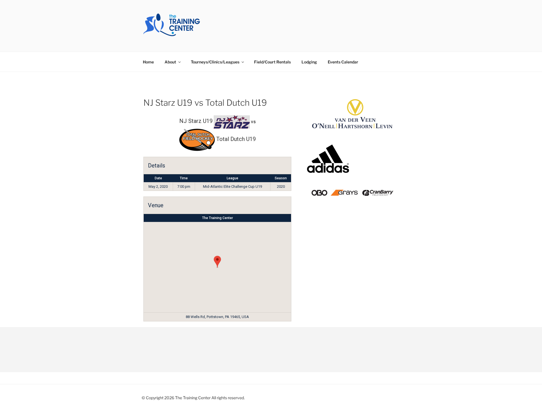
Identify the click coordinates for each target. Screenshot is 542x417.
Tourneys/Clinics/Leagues (215, 61)
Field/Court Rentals (272, 61)
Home (148, 61)
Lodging (309, 61)
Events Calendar (343, 61)
